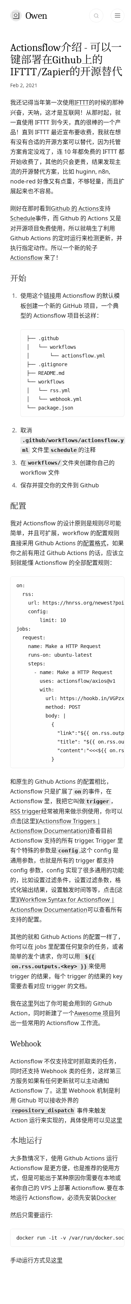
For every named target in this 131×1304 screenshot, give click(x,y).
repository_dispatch (43, 1111)
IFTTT (81, 102)
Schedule (22, 218)
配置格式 (94, 543)
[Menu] (117, 15)
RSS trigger (25, 811)
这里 (27, 1003)
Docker (106, 1198)
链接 (49, 296)
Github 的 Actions (75, 208)
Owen (36, 15)
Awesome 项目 (94, 1013)
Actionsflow (26, 258)
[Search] (96, 15)
